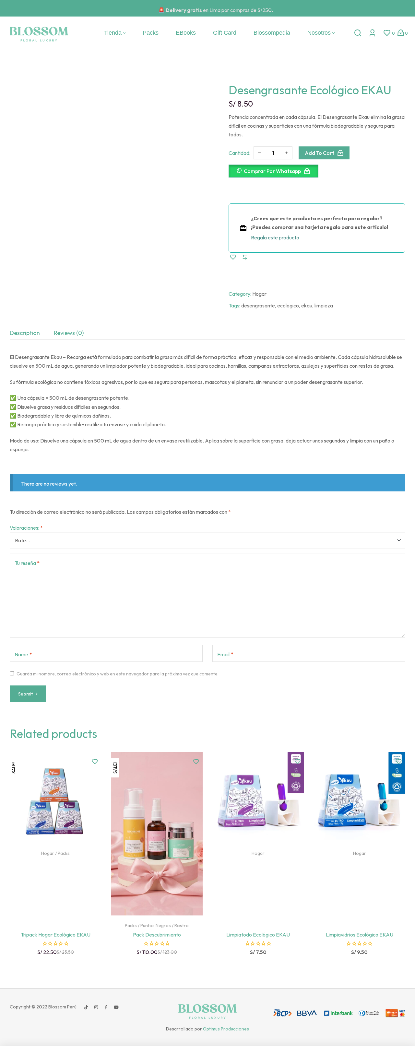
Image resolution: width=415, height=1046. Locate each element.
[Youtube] (116, 1007)
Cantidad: (239, 153)
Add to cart (319, 153)
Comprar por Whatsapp (272, 171)
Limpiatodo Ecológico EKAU (258, 934)
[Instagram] (96, 1007)
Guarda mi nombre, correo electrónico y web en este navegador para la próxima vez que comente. (118, 674)
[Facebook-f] (106, 1007)
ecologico (288, 305)
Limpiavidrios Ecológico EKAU (359, 934)
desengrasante (258, 305)
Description (25, 333)
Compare (244, 257)
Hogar (259, 294)
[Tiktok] (86, 1007)
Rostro (181, 925)
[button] (276, 174)
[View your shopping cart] (400, 32)
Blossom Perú (62, 1007)
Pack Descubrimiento (157, 934)
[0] (387, 33)
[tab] (25, 333)
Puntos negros (155, 925)
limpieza (323, 305)
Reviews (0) (69, 333)
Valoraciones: (26, 527)
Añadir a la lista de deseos (233, 257)
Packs (64, 853)
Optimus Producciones (226, 1029)
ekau (306, 305)
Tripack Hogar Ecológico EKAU (55, 934)
